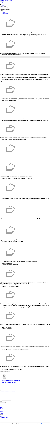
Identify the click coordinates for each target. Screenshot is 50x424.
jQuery (1, 407)
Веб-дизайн (1, 413)
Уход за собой (3, 12)
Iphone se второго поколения (12, 382)
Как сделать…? (2, 411)
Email (1, 401)
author (2, 6)
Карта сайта (3, 5)
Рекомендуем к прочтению (5, 13)
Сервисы (1, 416)
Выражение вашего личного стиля (6, 11)
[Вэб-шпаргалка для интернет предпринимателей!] (6, 0)
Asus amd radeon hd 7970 (11, 387)
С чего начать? (3, 3)
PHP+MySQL (2, 408)
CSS (0, 405)
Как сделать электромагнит (11, 391)
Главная (2, 2)
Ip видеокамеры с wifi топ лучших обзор (12, 378)
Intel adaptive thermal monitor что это (15, 380)
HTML (1, 406)
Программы (1, 415)
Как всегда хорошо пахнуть (4, 391)
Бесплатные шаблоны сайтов (4, 417)
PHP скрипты (2, 418)
